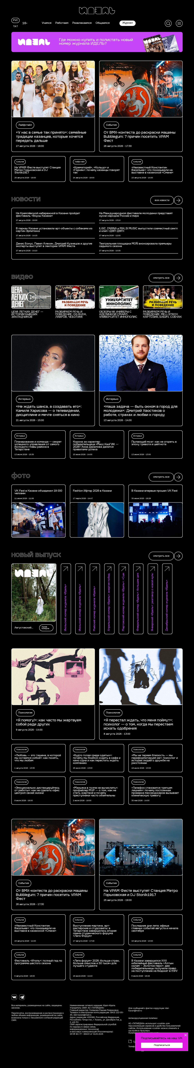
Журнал (127, 23)
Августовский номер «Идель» (23, 628)
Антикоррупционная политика (142, 1018)
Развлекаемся (82, 23)
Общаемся (103, 23)
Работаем (61, 23)
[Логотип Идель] (97, 11)
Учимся (46, 23)
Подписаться (162, 1045)
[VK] (14, 997)
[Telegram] (22, 997)
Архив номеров (45, 628)
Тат (15, 27)
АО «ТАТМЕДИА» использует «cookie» (146, 1023)
